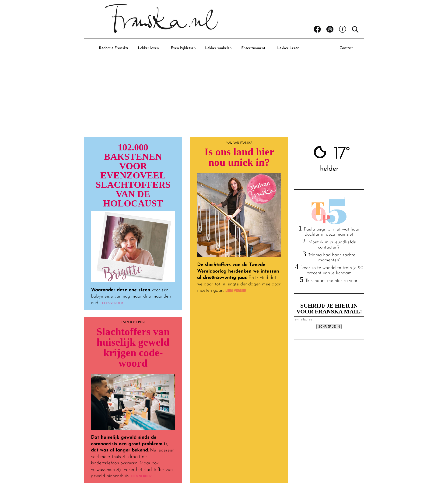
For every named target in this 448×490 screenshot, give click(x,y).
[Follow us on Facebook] (320, 29)
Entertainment (253, 48)
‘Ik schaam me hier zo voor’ (331, 280)
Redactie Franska (113, 48)
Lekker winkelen (218, 48)
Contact (346, 48)
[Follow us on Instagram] (332, 29)
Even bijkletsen (183, 48)
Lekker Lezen (288, 48)
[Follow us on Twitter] (345, 29)
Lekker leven (148, 48)
